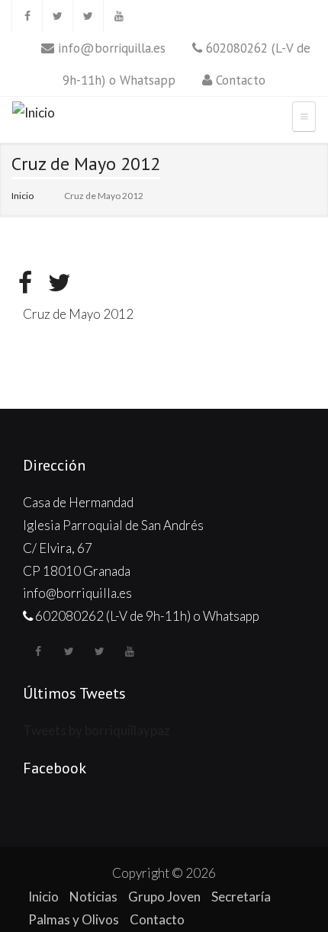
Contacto (240, 80)
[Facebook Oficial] (26, 16)
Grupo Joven (164, 897)
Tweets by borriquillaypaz (96, 730)
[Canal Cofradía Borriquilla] (118, 16)
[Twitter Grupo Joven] (87, 16)
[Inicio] (33, 115)
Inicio (22, 195)
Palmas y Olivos (73, 919)
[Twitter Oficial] (57, 16)
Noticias (93, 897)
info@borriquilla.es (112, 48)
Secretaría (241, 897)
